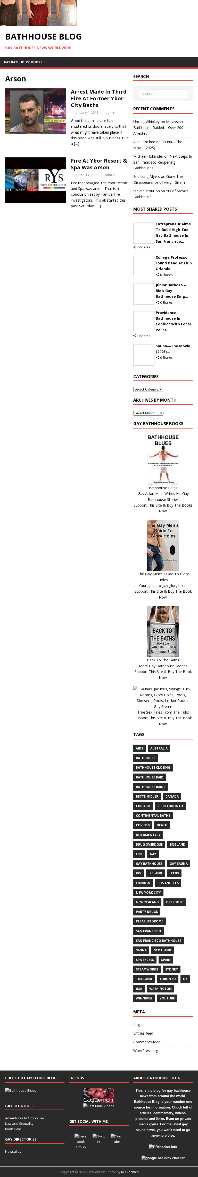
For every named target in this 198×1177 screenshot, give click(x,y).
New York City (148, 892)
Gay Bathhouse (149, 863)
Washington (160, 989)
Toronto (167, 979)
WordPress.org (145, 1050)
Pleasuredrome (149, 921)
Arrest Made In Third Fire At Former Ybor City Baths (99, 98)
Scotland (162, 950)
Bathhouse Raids (150, 787)
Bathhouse (145, 758)
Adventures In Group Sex (25, 1118)
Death (162, 825)
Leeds (174, 873)
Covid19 (143, 825)
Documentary (148, 835)
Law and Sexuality (19, 1123)
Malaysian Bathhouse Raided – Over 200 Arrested (158, 127)
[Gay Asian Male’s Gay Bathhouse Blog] (20, 1090)
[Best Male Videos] (98, 1106)
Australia (159, 748)
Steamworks (147, 969)
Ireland (155, 873)
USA (139, 989)
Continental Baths (153, 815)
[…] (76, 143)
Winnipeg (144, 998)
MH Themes (129, 1172)
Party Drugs (147, 911)
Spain (166, 960)
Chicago (143, 806)
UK (185, 979)
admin (110, 112)
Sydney (171, 969)
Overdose (174, 902)
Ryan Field (13, 1129)
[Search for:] (163, 93)
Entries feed (143, 1033)
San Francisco (148, 931)
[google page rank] (163, 1158)
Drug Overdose (149, 844)
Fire (139, 854)
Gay (153, 854)
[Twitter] (99, 1140)
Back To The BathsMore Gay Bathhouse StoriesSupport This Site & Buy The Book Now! (163, 669)
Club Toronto (170, 806)
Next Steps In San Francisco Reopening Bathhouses (162, 162)
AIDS (139, 748)
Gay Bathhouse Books (23, 62)
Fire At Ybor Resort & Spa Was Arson (99, 164)
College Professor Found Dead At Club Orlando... (174, 263)
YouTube (167, 998)
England (177, 844)
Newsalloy (13, 1151)
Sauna (141, 950)
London (143, 883)
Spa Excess (145, 960)
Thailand (144, 979)
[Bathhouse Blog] (38, 22)
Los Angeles (168, 883)
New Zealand (147, 902)
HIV (138, 873)
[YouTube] (117, 1140)
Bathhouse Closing (153, 767)
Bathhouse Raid (149, 777)
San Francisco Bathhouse (158, 940)
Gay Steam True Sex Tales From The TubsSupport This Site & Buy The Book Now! (163, 715)
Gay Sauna (179, 863)
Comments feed (146, 1042)
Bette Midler (147, 796)
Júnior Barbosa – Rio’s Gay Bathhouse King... (172, 290)
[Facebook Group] (81, 1140)
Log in (138, 1024)
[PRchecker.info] (163, 1147)
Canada (172, 796)
